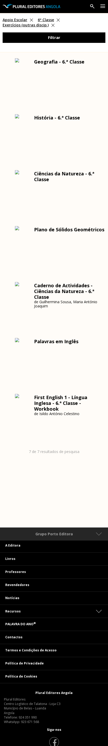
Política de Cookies (21, 676)
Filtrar (54, 37)
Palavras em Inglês (56, 341)
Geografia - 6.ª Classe (59, 62)
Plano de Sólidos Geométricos (69, 229)
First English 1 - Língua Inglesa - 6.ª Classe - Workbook (60, 403)
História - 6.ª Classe (57, 117)
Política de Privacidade (24, 663)
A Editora (12, 545)
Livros (10, 558)
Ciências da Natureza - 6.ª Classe (64, 176)
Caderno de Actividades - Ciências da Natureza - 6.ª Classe (64, 291)
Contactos (14, 637)
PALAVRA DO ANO (20, 624)
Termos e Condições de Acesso (31, 650)
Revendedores (17, 585)
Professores (15, 572)
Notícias (12, 598)
